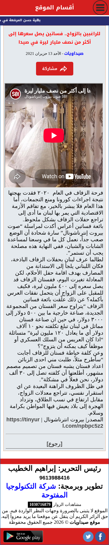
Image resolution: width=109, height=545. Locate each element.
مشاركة (49, 68)
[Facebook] (100, 536)
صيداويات (74, 53)
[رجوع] (54, 444)
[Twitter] (88, 536)
